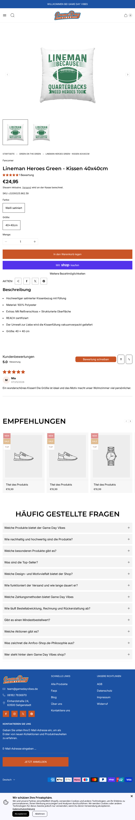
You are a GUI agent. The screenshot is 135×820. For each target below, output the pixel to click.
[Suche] (12, 15)
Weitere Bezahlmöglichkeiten (67, 273)
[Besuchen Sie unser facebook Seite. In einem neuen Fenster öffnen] (6, 714)
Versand (26, 187)
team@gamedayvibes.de (22, 688)
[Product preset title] (23, 456)
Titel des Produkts (17, 484)
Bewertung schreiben (96, 359)
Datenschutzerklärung (24, 808)
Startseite (8, 154)
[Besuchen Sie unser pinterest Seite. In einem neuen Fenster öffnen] (31, 714)
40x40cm (11, 225)
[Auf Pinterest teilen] (43, 281)
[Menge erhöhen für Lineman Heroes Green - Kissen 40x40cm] (35, 241)
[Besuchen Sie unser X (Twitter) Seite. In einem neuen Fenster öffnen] (23, 714)
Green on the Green (30, 154)
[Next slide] (128, 74)
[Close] (131, 796)
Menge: (7, 234)
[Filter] (121, 359)
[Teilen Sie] (18, 281)
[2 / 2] (41, 132)
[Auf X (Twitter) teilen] (35, 281)
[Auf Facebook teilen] (26, 281)
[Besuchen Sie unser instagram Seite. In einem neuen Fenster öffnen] (14, 714)
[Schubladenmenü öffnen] (4, 15)
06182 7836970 (17, 695)
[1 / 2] (15, 132)
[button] (11, 175)
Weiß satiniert (13, 208)
